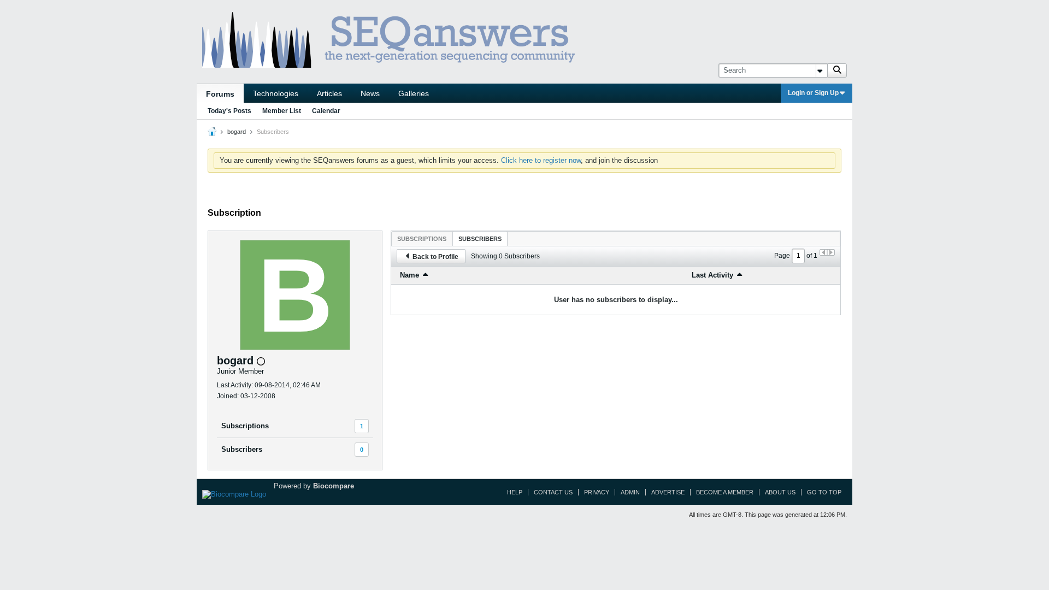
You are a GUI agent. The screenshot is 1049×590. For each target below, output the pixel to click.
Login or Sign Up (813, 93)
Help (514, 492)
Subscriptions (245, 426)
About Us (780, 492)
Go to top (824, 492)
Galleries (413, 93)
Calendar (326, 111)
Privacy (596, 492)
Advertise (668, 492)
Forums (220, 94)
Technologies (275, 93)
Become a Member (724, 492)
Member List (281, 111)
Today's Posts (229, 111)
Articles (329, 93)
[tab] (421, 238)
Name (409, 275)
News (370, 93)
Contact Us (553, 492)
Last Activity (712, 275)
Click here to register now (541, 160)
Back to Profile (435, 257)
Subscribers (241, 449)
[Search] (837, 70)
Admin (630, 492)
